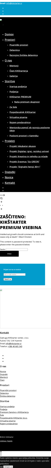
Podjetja (3, 409)
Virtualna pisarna (7, 421)
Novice (3, 371)
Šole (2, 415)
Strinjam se (8, 467)
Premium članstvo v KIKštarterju (14, 412)
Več (1, 466)
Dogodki (4, 374)
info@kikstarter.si (14, 3)
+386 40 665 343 (15, 346)
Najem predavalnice (9, 423)
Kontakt (4, 332)
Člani (2, 380)
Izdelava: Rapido (6, 441)
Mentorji (4, 377)
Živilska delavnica (7, 396)
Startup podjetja (7, 406)
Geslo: (3, 249)
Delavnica (4, 393)
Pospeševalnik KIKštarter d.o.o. (13, 418)
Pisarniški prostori (8, 390)
